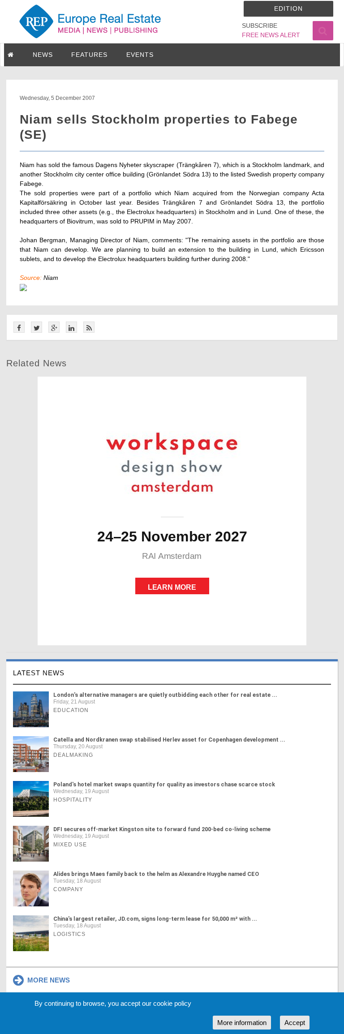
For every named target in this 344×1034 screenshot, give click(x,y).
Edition (288, 8)
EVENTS (140, 54)
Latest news (38, 673)
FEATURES (89, 54)
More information (242, 1022)
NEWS (43, 54)
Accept (294, 1022)
